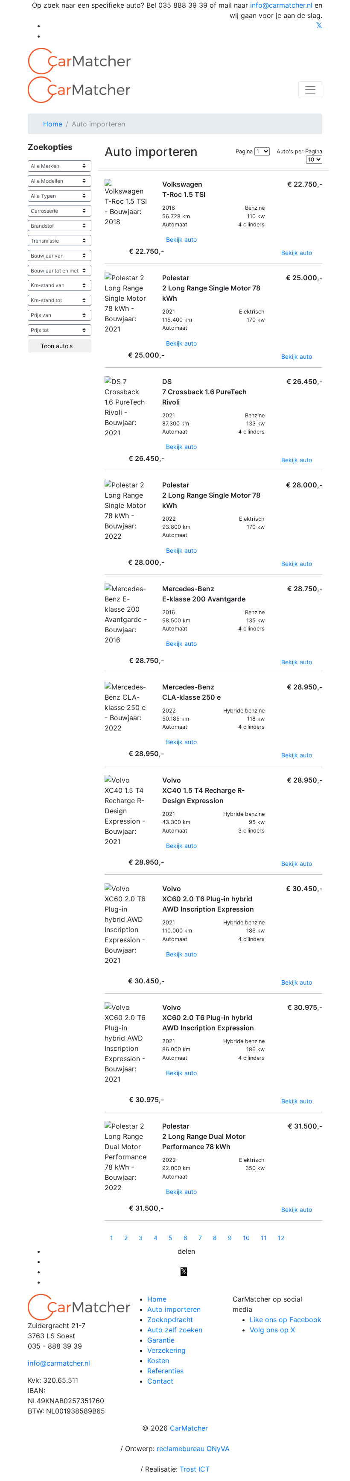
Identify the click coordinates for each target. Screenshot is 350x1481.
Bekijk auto (182, 239)
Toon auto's (57, 345)
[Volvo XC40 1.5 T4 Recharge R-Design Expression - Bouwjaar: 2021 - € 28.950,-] (107, 852)
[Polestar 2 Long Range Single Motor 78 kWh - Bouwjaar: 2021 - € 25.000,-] (107, 340)
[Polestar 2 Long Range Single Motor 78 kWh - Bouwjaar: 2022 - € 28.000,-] (107, 547)
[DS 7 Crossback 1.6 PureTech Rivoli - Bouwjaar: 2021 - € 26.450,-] (107, 443)
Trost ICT (195, 1469)
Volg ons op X (272, 1330)
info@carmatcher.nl (281, 5)
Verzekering (166, 1350)
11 (264, 1237)
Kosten (158, 1360)
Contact (160, 1381)
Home (156, 1299)
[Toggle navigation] (310, 89)
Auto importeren (174, 1309)
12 (281, 1237)
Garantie (161, 1340)
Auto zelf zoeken (174, 1330)
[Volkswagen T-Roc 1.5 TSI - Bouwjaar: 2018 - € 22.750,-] (107, 232)
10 (246, 1237)
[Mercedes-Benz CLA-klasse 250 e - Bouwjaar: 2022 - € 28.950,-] (107, 739)
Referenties (165, 1371)
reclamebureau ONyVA (193, 1448)
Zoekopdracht (170, 1319)
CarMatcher (189, 1428)
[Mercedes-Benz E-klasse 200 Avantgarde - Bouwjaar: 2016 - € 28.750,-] (107, 651)
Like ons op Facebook (285, 1319)
